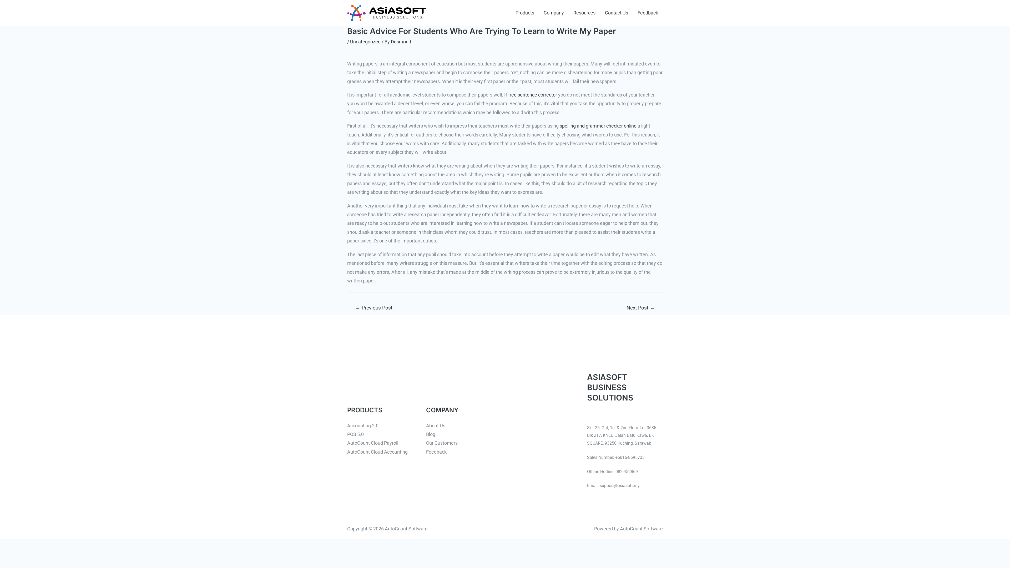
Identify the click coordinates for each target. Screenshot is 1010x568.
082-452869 (626, 471)
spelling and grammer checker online (598, 126)
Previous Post (373, 308)
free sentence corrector (532, 95)
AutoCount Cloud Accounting (377, 452)
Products (525, 13)
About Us (435, 425)
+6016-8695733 (630, 457)
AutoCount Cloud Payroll (372, 443)
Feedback (648, 13)
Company (554, 13)
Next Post (641, 308)
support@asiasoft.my (620, 485)
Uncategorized (365, 41)
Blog (430, 434)
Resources (584, 13)
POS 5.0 (355, 434)
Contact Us (616, 13)
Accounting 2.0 (362, 425)
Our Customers (442, 443)
